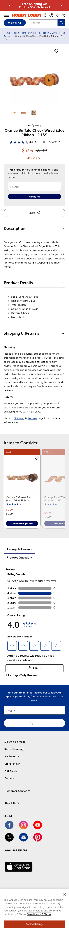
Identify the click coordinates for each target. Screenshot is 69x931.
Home (7, 33)
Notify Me (34, 196)
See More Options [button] (22, 523)
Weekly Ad (14, 22)
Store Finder (12, 763)
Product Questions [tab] (20, 557)
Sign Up (34, 723)
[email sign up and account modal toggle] (51, 15)
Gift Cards (10, 771)
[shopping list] (57, 15)
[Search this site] (61, 22)
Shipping (19, 418)
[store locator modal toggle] (45, 15)
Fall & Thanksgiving (24, 33)
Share (32, 212)
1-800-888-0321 (14, 741)
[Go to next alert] (61, 5)
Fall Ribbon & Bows (47, 33)
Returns (32, 418)
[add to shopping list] (56, 51)
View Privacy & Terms (39, 914)
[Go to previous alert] (9, 5)
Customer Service (15, 791)
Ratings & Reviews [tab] (19, 549)
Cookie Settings (34, 924)
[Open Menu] (6, 15)
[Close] (65, 894)
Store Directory (14, 749)
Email (9, 710)
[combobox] (43, 22)
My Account (11, 756)
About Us (10, 803)
